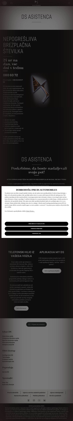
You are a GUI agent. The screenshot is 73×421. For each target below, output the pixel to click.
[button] (36, 229)
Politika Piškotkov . (30, 211)
